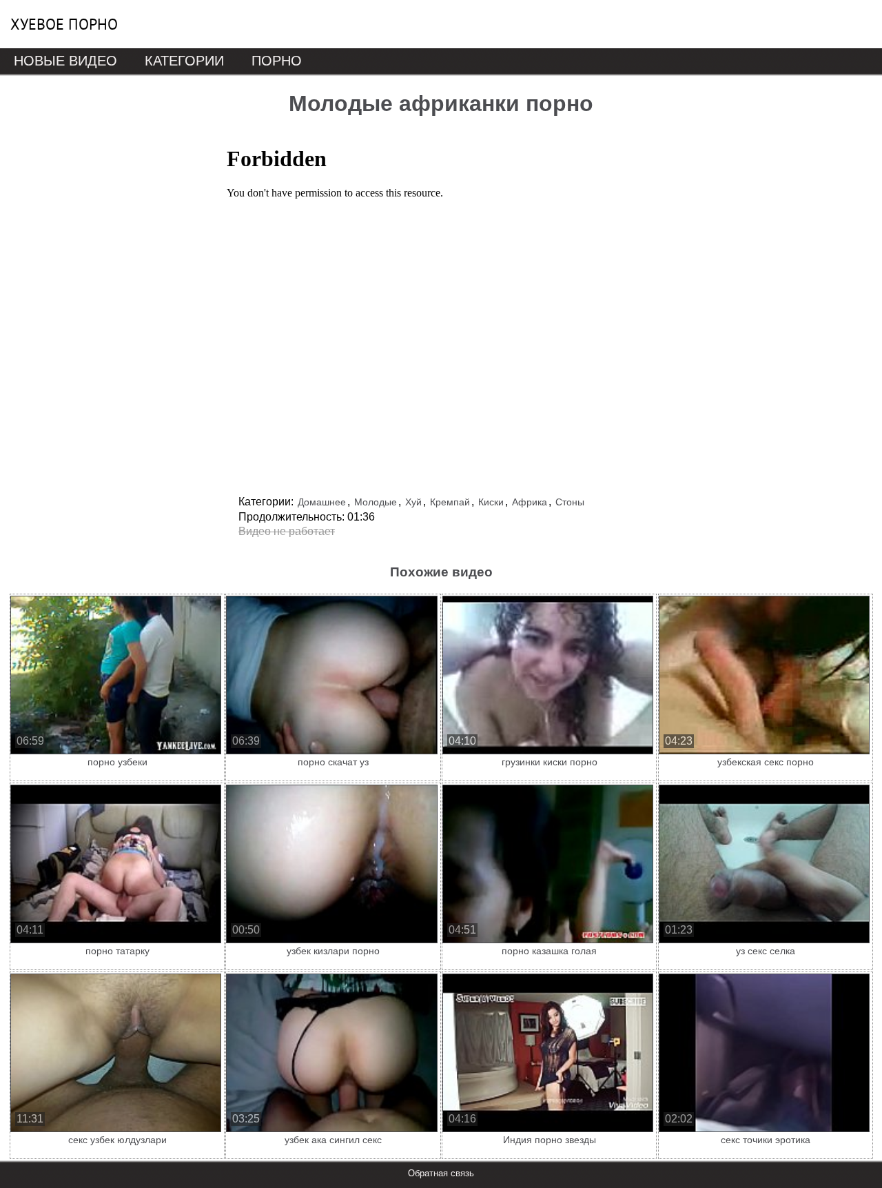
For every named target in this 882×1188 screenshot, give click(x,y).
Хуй (413, 501)
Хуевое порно (64, 24)
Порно (277, 60)
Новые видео (65, 60)
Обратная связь (441, 1173)
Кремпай (450, 501)
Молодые (375, 501)
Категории (184, 60)
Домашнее (322, 501)
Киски (491, 501)
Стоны (569, 501)
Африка (529, 501)
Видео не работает (286, 531)
